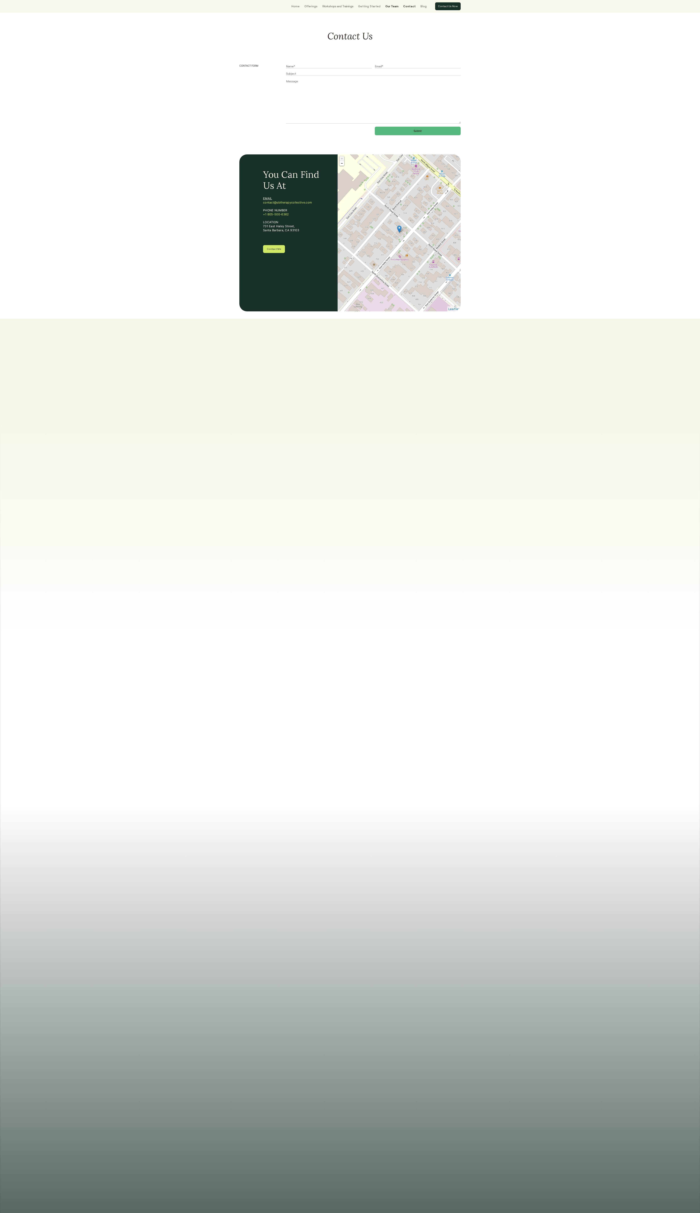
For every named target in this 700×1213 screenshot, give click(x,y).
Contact (409, 6)
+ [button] (342, 158)
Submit (418, 130)
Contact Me (274, 248)
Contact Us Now (448, 6)
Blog (424, 6)
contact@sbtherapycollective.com (287, 202)
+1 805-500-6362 (276, 214)
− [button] (342, 163)
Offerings (311, 6)
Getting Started (369, 6)
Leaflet (454, 309)
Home (295, 6)
